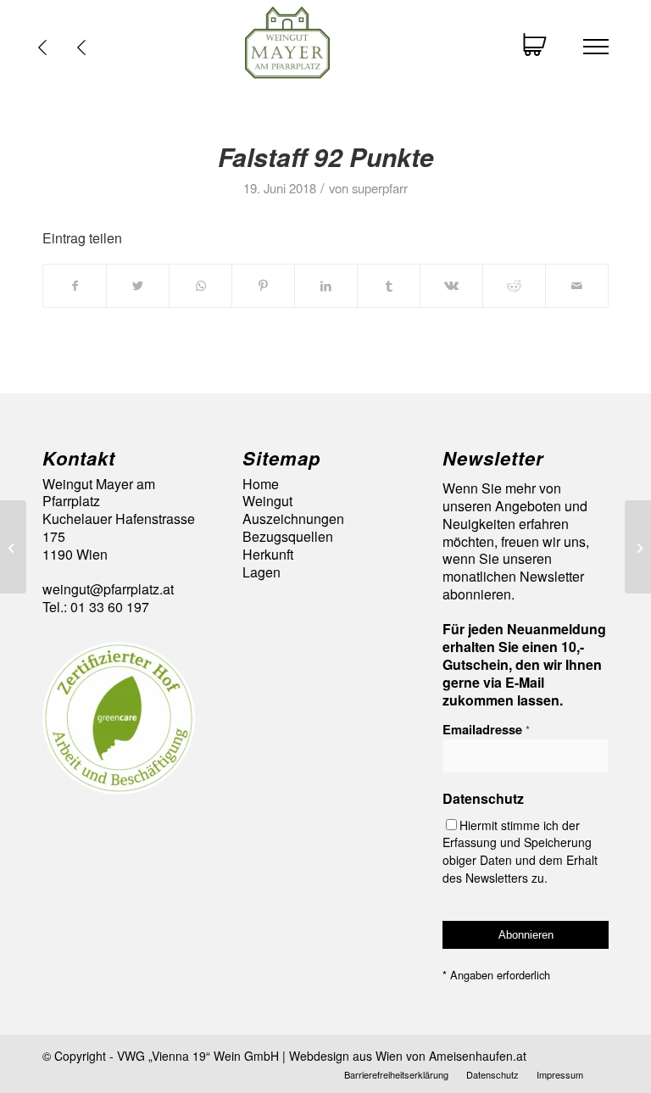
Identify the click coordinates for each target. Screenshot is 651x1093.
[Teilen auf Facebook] (74, 285)
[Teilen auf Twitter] (138, 285)
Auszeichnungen (293, 519)
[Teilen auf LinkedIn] (326, 285)
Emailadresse (486, 729)
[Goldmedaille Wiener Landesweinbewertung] (13, 547)
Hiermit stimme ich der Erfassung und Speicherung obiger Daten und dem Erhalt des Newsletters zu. (520, 851)
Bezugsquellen (287, 537)
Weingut (267, 501)
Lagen (261, 573)
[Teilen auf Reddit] (514, 285)
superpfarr (380, 188)
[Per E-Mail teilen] (577, 285)
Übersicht (85, 47)
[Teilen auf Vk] (451, 285)
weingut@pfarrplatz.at (108, 589)
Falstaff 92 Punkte (326, 156)
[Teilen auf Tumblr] (389, 285)
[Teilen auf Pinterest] (263, 285)
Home (260, 485)
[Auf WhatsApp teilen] (200, 285)
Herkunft (267, 555)
